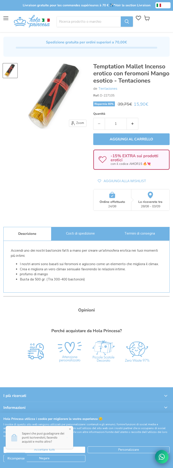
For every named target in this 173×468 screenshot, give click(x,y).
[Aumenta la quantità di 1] (132, 124)
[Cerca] (127, 21)
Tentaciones (107, 88)
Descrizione (27, 233)
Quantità (99, 114)
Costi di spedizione (80, 233)
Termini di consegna (139, 233)
